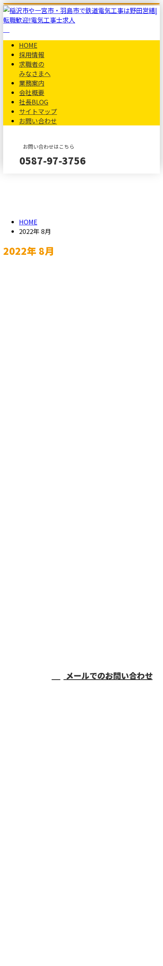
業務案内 (31, 83)
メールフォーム (31, 178)
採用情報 (31, 54)
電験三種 (18, 287)
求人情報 (47, 436)
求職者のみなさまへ (35, 68)
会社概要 (31, 92)
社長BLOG (33, 102)
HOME (28, 45)
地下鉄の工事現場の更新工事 (52, 530)
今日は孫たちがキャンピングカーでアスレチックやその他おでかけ (78, 474)
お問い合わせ (38, 120)
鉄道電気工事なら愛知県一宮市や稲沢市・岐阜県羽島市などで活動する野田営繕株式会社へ (81, 836)
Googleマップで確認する (42, 883)
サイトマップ (38, 111)
